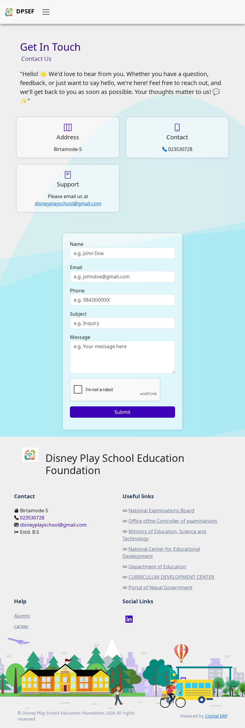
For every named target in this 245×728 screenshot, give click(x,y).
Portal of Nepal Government (160, 587)
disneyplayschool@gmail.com (68, 203)
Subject (78, 314)
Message (80, 337)
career (21, 626)
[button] (46, 12)
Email (76, 267)
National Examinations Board (161, 510)
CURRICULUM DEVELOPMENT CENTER (171, 577)
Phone (77, 290)
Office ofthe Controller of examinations (172, 521)
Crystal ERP (216, 716)
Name (76, 244)
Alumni (22, 616)
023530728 (32, 517)
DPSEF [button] (24, 11)
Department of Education (157, 566)
